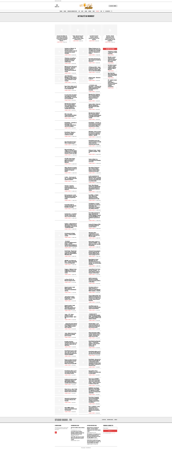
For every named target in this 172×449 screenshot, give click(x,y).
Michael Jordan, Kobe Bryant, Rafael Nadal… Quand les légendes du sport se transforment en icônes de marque (71, 69)
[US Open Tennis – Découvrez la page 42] (83, 79)
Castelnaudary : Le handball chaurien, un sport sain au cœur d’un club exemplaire (70, 215)
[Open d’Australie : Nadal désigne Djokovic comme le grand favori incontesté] (105, 75)
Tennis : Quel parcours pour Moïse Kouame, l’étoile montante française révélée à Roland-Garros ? (77, 37)
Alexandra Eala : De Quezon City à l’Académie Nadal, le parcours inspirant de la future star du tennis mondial (94, 97)
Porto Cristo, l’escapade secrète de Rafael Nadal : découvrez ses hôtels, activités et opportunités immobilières (94, 400)
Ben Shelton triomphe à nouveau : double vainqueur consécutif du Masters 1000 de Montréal (112, 67)
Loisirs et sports (68, 54)
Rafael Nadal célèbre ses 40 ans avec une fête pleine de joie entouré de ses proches (94, 353)
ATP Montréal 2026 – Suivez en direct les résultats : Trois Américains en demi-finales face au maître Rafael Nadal (95, 69)
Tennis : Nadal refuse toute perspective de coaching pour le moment (70, 334)
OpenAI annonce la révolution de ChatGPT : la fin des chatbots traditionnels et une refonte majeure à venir (94, 429)
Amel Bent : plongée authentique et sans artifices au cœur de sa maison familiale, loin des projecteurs (110, 38)
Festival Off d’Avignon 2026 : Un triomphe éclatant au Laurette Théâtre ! (95, 225)
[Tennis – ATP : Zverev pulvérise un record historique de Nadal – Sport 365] (59, 317)
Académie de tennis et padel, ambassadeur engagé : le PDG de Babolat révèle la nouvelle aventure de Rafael (71, 381)
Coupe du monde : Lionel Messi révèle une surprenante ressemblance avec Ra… (70, 289)
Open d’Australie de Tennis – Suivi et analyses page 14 (71, 142)
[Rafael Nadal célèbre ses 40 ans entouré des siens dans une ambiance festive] (59, 372)
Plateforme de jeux (74, 430)
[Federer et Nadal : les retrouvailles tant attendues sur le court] (83, 161)
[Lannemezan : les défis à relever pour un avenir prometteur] (105, 53)
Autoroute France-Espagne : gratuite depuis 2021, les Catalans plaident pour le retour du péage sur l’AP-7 (95, 252)
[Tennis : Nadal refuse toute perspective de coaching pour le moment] (59, 335)
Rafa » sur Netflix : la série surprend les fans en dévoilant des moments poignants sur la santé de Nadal (94, 409)
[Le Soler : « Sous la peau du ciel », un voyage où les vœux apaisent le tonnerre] (59, 179)
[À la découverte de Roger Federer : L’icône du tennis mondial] (59, 235)
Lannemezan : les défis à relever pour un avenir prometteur (112, 52)
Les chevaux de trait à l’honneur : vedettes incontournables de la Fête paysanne (94, 37)
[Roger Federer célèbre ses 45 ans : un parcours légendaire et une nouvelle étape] (59, 88)
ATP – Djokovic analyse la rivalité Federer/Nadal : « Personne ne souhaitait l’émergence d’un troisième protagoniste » (112, 83)
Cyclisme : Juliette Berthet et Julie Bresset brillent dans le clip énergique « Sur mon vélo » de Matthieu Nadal (71, 225)
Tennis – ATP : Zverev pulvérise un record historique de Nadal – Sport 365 (70, 316)
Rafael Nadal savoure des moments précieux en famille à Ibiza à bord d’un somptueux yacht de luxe (95, 142)
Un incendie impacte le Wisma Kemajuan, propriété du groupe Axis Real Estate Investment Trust (77, 433)
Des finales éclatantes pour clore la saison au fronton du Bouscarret (95, 60)
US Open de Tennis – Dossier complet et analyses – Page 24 (94, 151)
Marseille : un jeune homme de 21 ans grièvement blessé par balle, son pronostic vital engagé (112, 59)
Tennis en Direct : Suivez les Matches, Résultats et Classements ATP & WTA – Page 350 (94, 106)
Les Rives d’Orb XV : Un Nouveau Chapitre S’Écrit (70, 280)
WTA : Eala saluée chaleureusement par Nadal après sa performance (70, 115)
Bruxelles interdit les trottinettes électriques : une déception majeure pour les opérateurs (71, 343)
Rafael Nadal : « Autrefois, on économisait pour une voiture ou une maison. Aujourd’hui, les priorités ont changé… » (95, 124)
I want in (109, 430)
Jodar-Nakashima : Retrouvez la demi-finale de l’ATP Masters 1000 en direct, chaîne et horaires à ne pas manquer (71, 78)
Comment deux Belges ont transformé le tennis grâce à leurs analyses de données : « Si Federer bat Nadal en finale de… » (62, 38)
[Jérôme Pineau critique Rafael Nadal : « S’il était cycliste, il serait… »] (59, 298)
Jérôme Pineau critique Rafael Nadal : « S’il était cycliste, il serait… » (70, 298)
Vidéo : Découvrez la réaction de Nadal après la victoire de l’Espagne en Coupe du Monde (71, 169)
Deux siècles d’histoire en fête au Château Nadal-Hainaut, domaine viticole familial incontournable (94, 169)
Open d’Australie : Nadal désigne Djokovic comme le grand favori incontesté (112, 75)
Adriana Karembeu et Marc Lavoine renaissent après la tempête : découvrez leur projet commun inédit (94, 334)
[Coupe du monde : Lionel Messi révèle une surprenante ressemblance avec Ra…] (59, 289)
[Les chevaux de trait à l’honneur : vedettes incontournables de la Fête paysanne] (94, 30)
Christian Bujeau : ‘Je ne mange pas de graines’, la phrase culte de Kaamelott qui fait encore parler (94, 325)
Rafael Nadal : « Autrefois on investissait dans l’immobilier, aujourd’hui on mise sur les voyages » (71, 124)
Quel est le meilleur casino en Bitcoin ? (77, 428)
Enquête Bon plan (90, 432)
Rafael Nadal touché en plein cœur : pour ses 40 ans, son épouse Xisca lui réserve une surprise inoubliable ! (71, 352)
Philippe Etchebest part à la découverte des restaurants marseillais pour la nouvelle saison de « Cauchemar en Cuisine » (95, 51)
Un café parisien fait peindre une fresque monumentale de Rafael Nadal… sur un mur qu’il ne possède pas (71, 96)
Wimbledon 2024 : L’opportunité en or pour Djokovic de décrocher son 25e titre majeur (94, 234)
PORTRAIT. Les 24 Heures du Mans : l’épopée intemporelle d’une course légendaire (71, 262)
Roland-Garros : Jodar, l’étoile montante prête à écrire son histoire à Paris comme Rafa (71, 390)
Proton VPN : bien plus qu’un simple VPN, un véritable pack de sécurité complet (77, 438)
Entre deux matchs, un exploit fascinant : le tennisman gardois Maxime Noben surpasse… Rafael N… (95, 289)
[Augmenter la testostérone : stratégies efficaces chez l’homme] (59, 400)
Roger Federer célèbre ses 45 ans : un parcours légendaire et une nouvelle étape (71, 87)
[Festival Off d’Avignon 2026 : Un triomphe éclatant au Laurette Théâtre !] (83, 226)
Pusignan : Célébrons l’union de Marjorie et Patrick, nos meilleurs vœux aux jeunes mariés (71, 271)
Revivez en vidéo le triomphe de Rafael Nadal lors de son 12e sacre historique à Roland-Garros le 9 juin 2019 (71, 361)
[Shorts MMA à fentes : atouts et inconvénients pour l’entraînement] (59, 409)
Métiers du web (73, 440)
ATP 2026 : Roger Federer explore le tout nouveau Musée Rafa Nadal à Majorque (70, 160)
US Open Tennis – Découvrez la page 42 (94, 78)
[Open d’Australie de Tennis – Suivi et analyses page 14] (59, 143)
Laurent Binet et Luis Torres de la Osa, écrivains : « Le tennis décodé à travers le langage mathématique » (94, 271)
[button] (112, 11)
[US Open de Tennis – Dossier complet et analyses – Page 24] (83, 152)
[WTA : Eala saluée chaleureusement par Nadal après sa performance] (59, 116)
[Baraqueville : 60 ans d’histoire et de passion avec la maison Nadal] (83, 372)
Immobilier (72, 435)
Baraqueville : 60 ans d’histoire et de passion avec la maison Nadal (95, 372)
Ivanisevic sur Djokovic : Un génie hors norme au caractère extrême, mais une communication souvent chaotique (71, 51)
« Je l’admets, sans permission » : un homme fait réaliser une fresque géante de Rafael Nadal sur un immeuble (95, 88)
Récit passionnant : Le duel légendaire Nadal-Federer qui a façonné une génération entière (71, 196)
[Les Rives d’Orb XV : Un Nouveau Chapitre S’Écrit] (59, 280)
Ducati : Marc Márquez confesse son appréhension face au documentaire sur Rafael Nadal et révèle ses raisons (94, 188)
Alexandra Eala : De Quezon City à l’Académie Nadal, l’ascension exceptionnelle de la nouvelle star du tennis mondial (95, 115)
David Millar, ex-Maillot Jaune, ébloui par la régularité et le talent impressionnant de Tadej (94, 196)
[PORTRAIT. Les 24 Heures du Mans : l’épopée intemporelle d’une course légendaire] (59, 262)
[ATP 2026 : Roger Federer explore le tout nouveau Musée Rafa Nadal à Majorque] (59, 161)
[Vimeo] (56, 432)
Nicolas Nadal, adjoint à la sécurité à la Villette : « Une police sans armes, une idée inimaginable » (94, 243)
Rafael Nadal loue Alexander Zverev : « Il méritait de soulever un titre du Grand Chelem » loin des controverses (94, 344)
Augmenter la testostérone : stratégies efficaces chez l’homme (71, 399)
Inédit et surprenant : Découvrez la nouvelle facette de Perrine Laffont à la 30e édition (94, 280)
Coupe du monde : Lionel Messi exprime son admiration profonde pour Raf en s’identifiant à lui (70, 307)
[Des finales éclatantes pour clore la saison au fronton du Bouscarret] (83, 60)
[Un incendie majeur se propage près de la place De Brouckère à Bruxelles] (59, 206)
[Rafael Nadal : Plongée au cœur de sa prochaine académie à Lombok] (59, 134)
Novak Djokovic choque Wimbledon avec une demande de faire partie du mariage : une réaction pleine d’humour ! (95, 262)
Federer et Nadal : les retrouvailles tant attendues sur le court (95, 160)
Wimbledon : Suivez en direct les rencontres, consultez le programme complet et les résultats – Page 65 (95, 133)
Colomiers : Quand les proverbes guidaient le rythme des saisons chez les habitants (71, 187)
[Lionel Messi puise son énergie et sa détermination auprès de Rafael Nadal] (83, 308)
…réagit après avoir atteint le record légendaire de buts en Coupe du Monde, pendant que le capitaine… (71, 325)
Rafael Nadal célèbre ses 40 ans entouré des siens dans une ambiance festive (70, 372)
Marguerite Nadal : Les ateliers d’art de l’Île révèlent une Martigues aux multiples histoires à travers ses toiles (71, 151)
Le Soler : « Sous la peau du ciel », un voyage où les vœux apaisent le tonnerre (71, 178)
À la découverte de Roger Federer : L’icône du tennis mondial (70, 234)
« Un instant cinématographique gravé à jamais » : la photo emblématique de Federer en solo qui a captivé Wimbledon (71, 244)
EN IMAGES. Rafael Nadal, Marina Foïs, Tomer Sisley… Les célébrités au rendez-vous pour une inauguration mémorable (94, 390)
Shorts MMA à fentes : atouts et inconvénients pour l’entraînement (71, 409)
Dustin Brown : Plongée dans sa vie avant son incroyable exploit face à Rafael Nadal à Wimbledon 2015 (71, 252)
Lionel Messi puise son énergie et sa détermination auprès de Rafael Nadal (95, 307)
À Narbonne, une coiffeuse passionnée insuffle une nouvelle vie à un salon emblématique (70, 60)
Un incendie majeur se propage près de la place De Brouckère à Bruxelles (70, 206)
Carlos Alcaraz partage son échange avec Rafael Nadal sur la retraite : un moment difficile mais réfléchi (94, 441)
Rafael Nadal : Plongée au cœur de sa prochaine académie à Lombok (70, 133)
